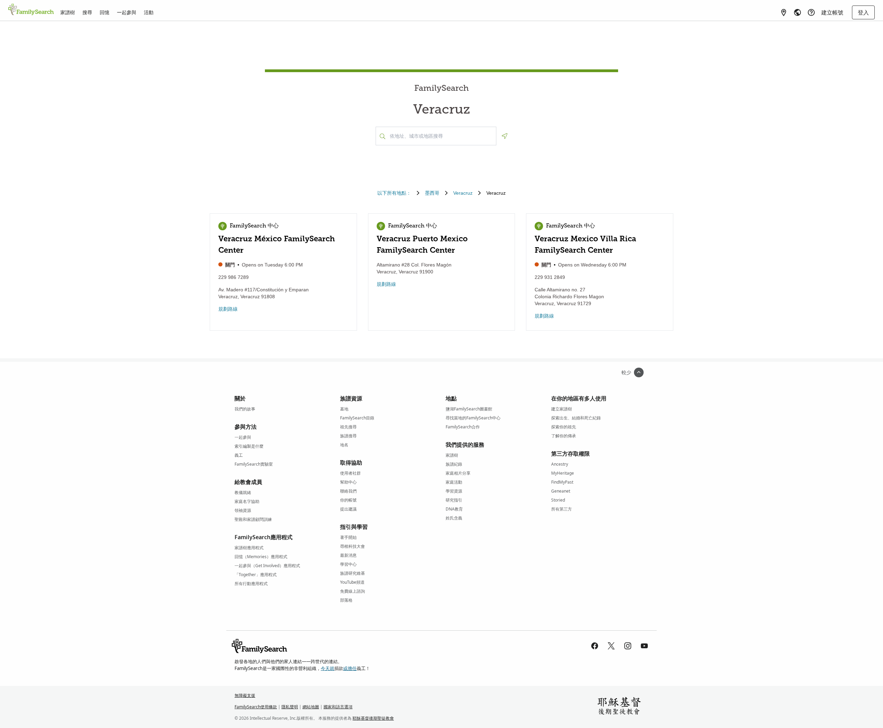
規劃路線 (228, 309)
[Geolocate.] (504, 136)
